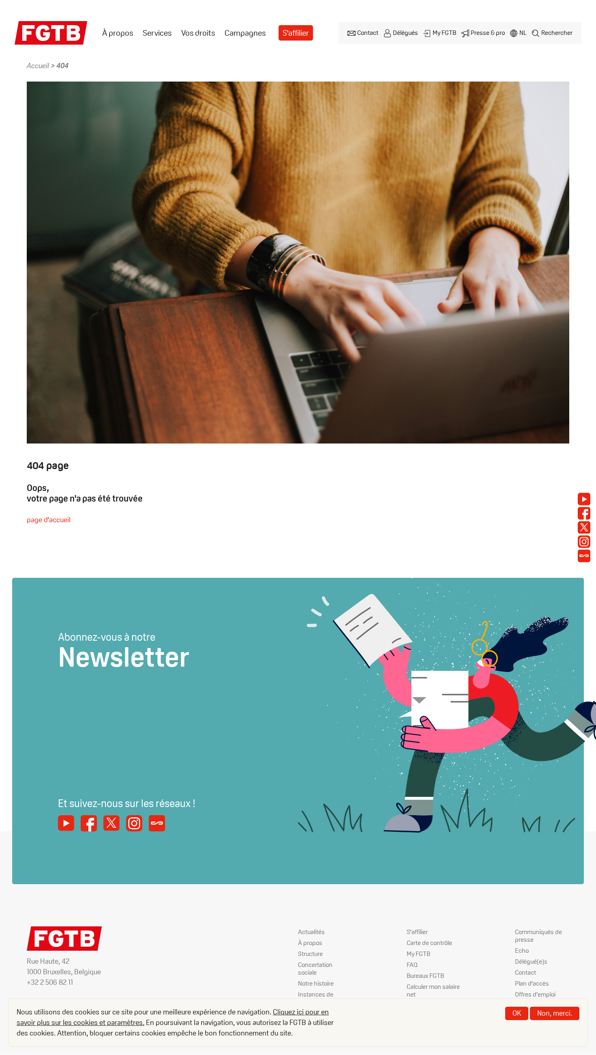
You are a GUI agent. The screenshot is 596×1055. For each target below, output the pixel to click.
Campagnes (245, 33)
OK (516, 1013)
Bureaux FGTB (425, 975)
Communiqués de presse (538, 936)
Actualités (311, 932)
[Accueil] (51, 33)
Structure (310, 954)
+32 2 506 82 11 (50, 982)
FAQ (412, 964)
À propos (117, 33)
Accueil (38, 65)
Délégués (405, 32)
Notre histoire (316, 983)
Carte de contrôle (429, 943)
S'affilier (296, 33)
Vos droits (198, 33)
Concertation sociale (315, 968)
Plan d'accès (532, 983)
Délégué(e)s (531, 961)
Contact (367, 32)
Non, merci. (554, 1013)
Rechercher (556, 32)
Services (157, 33)
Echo (522, 950)
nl (523, 32)
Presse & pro (488, 32)
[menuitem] (117, 33)
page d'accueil (49, 519)
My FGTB (444, 32)
